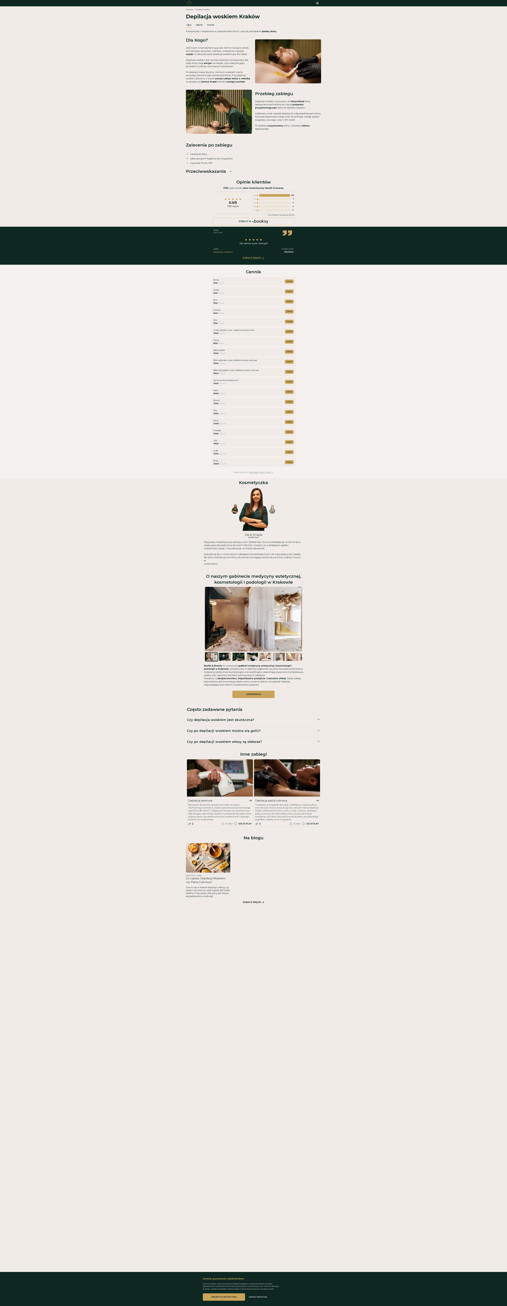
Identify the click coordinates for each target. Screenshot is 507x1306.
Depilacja (189, 9)
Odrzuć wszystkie (258, 1297)
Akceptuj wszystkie (223, 1297)
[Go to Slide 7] (292, 656)
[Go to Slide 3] (238, 656)
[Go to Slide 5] (265, 656)
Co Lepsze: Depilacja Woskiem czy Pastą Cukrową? (206, 880)
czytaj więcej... (211, 564)
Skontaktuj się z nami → (261, 472)
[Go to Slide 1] (211, 656)
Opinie (199, 25)
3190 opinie (233, 206)
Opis (188, 25)
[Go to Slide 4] (252, 656)
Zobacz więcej (252, 258)
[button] (253, 619)
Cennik (210, 25)
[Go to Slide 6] (278, 656)
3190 (225, 188)
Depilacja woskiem (203, 9)
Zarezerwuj (253, 694)
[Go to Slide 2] (225, 656)
